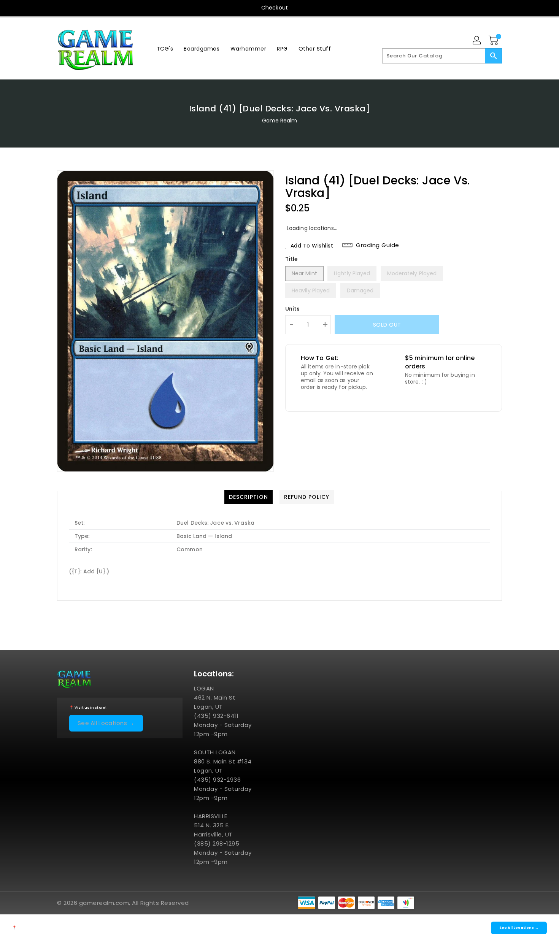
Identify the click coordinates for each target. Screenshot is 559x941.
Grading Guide (377, 245)
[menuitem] (165, 48)
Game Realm (279, 120)
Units (292, 308)
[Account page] (477, 40)
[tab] (248, 497)
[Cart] (494, 40)
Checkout (274, 7)
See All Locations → (106, 723)
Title (291, 259)
